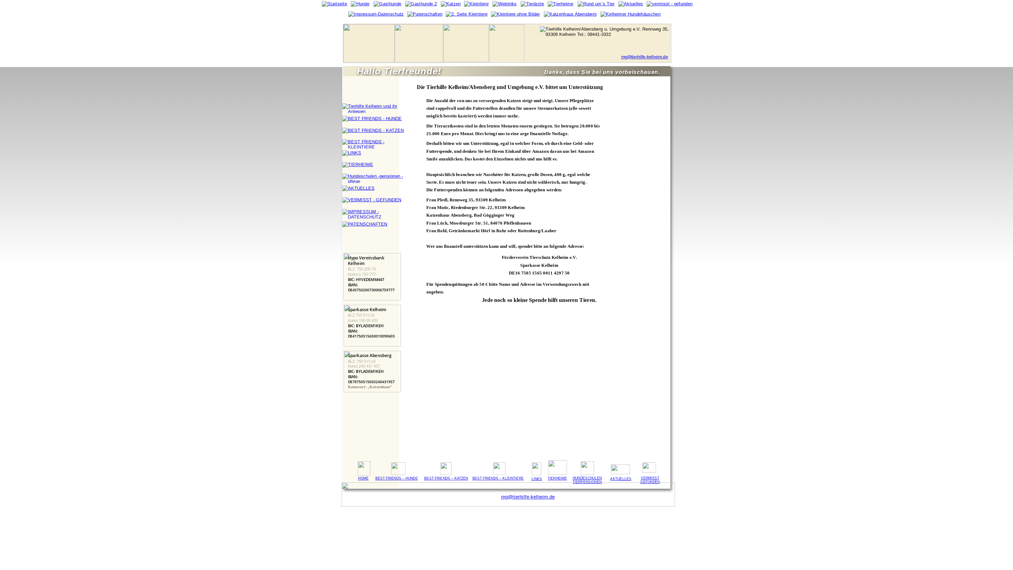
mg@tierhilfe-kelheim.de (644, 56)
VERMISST (650, 478)
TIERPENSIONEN (587, 482)
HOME (363, 478)
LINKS (537, 479)
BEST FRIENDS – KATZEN (446, 478)
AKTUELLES (620, 479)
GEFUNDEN (650, 482)
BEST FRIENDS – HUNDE (396, 478)
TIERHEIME (557, 478)
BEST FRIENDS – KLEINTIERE (498, 478)
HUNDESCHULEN (587, 478)
